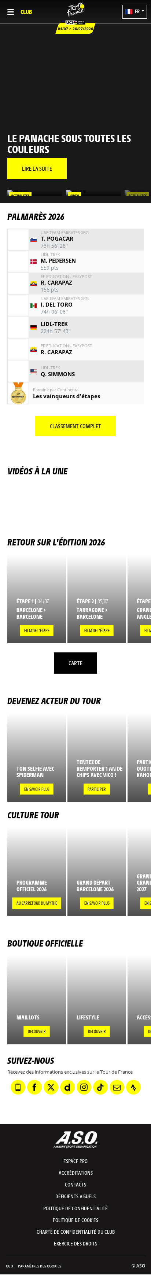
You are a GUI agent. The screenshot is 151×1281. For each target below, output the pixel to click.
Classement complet (75, 426)
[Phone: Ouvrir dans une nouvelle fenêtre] (18, 1087)
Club (26, 11)
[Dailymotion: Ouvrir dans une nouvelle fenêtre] (67, 1087)
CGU (9, 1266)
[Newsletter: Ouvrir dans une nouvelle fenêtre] (117, 1087)
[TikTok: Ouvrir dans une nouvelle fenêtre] (100, 1087)
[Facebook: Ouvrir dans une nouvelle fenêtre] (34, 1087)
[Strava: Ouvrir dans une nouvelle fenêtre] (133, 1087)
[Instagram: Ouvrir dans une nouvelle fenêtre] (84, 1087)
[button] (134, 12)
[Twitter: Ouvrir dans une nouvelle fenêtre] (51, 1087)
